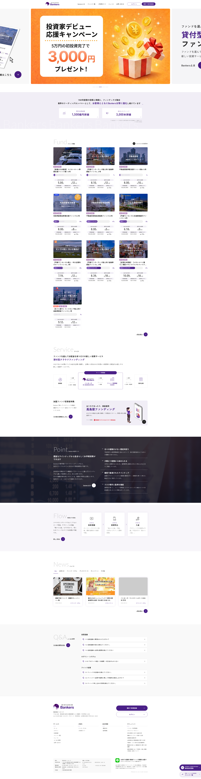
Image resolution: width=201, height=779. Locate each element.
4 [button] (103, 87)
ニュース (111, 4)
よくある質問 (57, 740)
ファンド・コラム (72, 571)
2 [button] (97, 87)
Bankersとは (81, 4)
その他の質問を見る (59, 645)
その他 (103, 571)
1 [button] (93, 87)
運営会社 (105, 728)
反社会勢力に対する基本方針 (134, 733)
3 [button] (100, 87)
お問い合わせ (120, 4)
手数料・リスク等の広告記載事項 (135, 742)
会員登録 (56, 733)
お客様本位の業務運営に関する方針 (136, 740)
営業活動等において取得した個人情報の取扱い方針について (137, 750)
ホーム (55, 728)
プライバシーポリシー (133, 730)
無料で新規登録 (149, 4)
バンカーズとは (82, 728)
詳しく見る (56, 539)
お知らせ (61, 571)
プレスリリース (83, 571)
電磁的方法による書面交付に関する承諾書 (137, 746)
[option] (100, 46)
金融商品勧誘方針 (131, 738)
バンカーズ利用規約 (132, 728)
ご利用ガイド (102, 4)
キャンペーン (95, 571)
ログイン (134, 4)
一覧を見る (139, 334)
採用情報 (105, 730)
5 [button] (106, 87)
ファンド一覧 (91, 4)
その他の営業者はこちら (60, 417)
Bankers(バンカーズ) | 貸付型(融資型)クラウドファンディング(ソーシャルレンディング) (52, 4)
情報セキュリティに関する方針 (135, 735)
